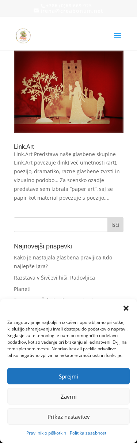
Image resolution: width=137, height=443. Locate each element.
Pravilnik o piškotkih (46, 433)
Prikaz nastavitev (68, 416)
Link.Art (24, 147)
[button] (126, 308)
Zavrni (69, 396)
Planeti (22, 288)
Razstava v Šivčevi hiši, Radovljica (54, 277)
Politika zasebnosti (88, 433)
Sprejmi (68, 376)
